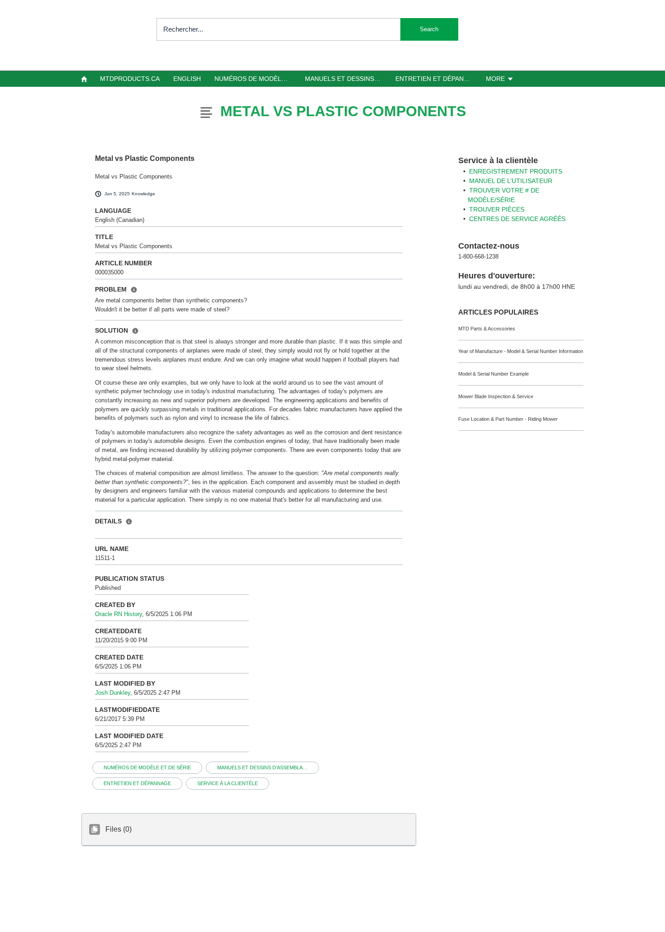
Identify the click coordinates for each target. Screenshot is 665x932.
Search (429, 29)
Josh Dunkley (112, 692)
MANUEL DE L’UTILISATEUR (510, 180)
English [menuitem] (187, 78)
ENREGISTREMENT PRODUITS (515, 171)
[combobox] (307, 29)
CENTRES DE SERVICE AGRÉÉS (517, 218)
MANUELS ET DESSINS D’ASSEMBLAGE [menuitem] (346, 78)
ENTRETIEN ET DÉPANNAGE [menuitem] (437, 78)
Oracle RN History (118, 614)
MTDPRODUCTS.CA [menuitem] (130, 78)
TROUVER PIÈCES (496, 209)
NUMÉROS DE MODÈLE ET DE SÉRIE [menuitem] (256, 78)
